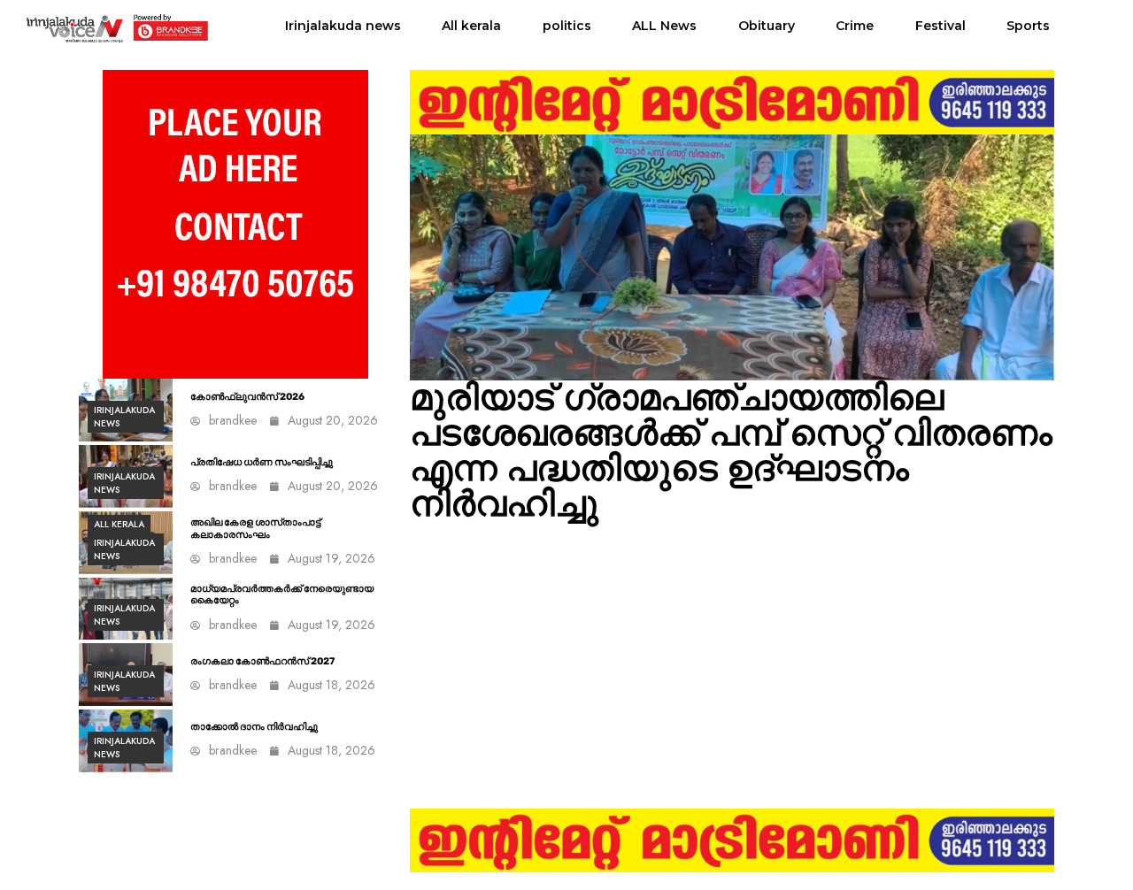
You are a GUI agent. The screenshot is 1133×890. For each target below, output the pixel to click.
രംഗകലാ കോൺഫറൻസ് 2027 (262, 661)
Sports (1028, 26)
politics (567, 26)
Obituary (766, 26)
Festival (940, 26)
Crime (855, 26)
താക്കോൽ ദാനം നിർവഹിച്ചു (254, 727)
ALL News (664, 26)
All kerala (471, 26)
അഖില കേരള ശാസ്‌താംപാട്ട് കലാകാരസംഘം (255, 528)
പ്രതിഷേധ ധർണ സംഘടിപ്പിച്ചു (261, 462)
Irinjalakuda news (343, 26)
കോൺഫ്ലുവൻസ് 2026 (247, 397)
